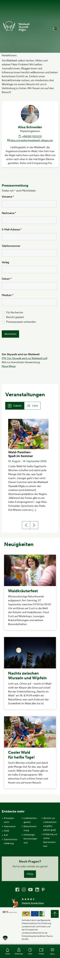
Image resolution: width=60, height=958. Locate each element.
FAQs (30, 874)
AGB (6, 830)
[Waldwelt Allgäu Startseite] (16, 26)
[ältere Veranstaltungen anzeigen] (34, 525)
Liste (35, 405)
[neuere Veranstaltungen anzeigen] (26, 525)
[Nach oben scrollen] (55, 914)
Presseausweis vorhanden (21, 322)
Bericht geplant (15, 317)
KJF (6, 835)
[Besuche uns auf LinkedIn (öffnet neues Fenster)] (37, 889)
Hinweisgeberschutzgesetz (31, 838)
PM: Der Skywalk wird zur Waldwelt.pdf (24, 358)
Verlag (5, 262)
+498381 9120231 (31, 136)
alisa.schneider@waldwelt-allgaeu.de (31, 140)
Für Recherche (14, 312)
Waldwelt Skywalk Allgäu (33, 903)
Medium (7, 295)
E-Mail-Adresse (12, 229)
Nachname (9, 213)
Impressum (10, 826)
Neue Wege (9, 366)
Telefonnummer (11, 246)
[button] (5, 938)
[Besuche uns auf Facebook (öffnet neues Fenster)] (17, 889)
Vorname (8, 196)
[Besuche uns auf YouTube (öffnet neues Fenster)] (30, 889)
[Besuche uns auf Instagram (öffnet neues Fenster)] (24, 889)
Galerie (17, 405)
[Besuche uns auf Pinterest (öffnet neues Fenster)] (43, 889)
